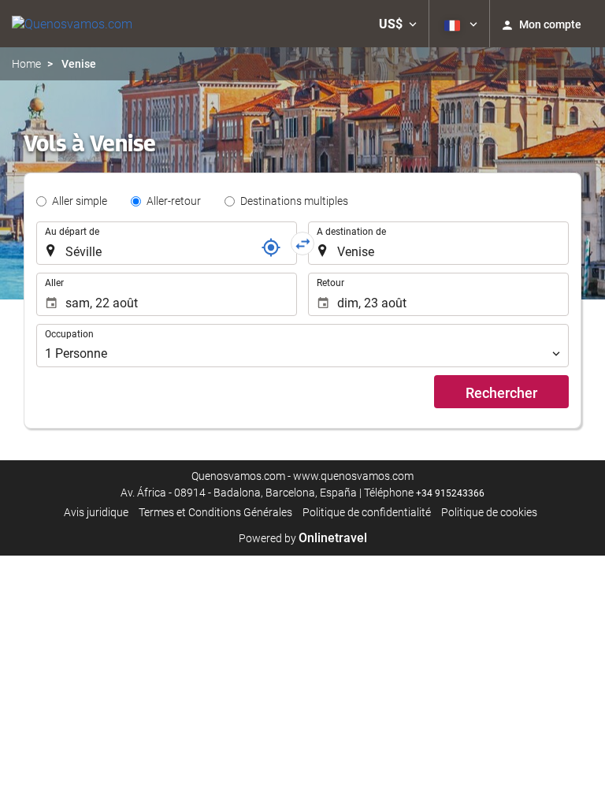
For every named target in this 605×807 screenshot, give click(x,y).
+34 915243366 (450, 493)
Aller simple (79, 201)
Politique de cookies (489, 512)
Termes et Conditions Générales (215, 512)
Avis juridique (96, 512)
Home (26, 64)
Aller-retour (174, 201)
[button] (398, 23)
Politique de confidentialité (366, 512)
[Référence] (271, 247)
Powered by (303, 538)
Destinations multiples (294, 201)
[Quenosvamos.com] (72, 23)
